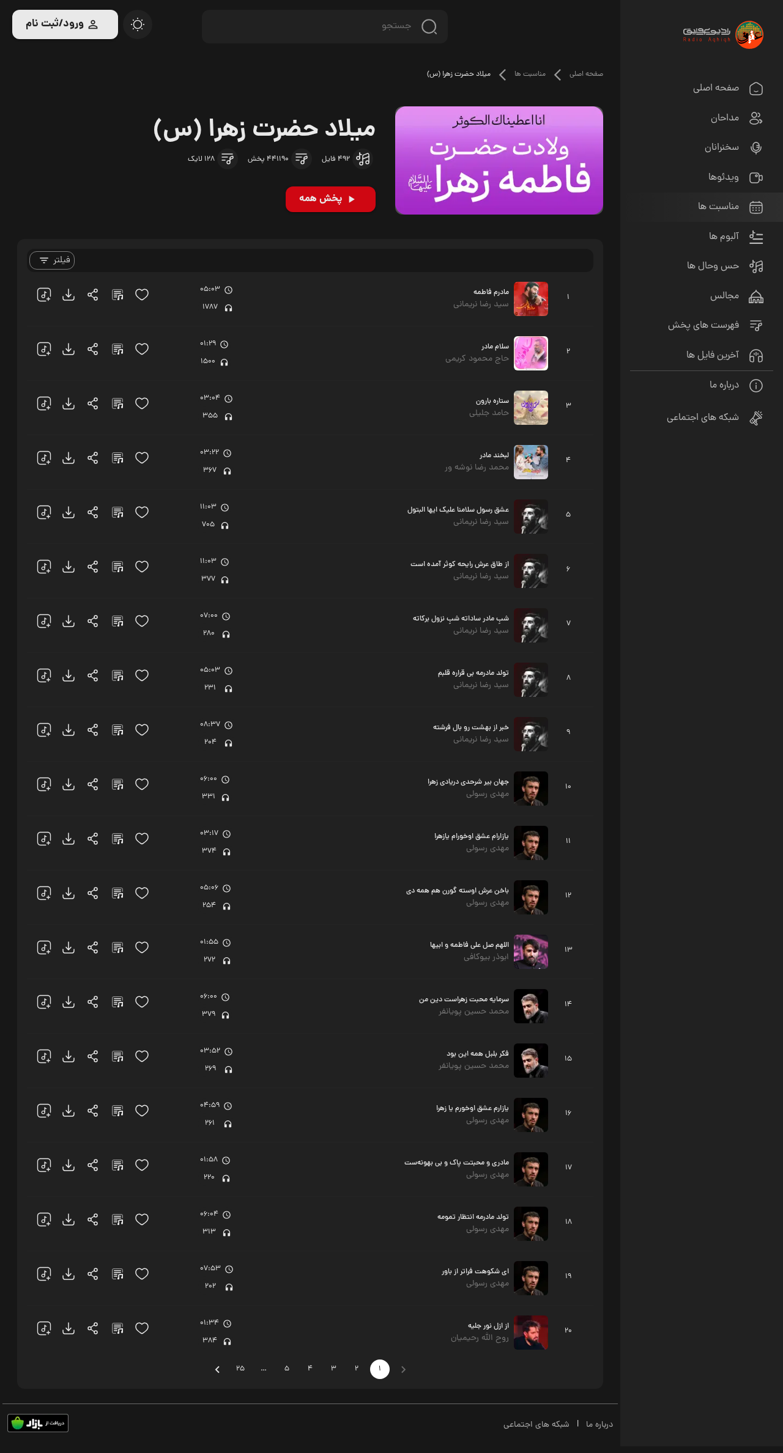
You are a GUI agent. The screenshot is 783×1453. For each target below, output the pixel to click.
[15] (142, 294)
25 (240, 1369)
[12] (362, 159)
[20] (137, 24)
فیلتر (61, 260)
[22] (44, 294)
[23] (68, 294)
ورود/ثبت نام (55, 24)
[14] (301, 159)
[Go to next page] (217, 1369)
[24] (93, 294)
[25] (117, 294)
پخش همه (321, 199)
